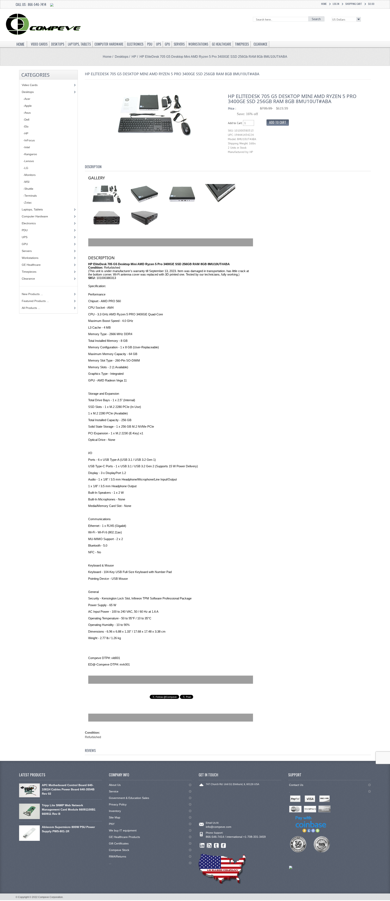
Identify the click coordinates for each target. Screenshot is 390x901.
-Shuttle (27, 188)
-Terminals (29, 195)
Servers (27, 251)
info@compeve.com (218, 826)
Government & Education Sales (129, 798)
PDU (25, 230)
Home (324, 3)
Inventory (115, 811)
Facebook (223, 845)
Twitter (216, 845)
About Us (115, 785)
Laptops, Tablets (32, 209)
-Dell (25, 119)
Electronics (29, 223)
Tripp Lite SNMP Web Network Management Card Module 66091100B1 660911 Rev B (68, 809)
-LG (25, 168)
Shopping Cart (353, 3)
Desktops (121, 56)
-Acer (26, 98)
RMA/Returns (117, 856)
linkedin (202, 845)
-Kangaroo (29, 154)
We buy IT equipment (122, 830)
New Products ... (32, 294)
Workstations (30, 257)
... (110, 863)
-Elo (25, 126)
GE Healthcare (31, 264)
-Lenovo (28, 161)
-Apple (27, 105)
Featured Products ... (35, 301)
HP (134, 56)
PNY (112, 824)
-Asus (26, 112)
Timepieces (29, 271)
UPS (24, 237)
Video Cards (30, 85)
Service (113, 791)
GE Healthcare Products (124, 837)
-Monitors (29, 174)
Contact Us (296, 785)
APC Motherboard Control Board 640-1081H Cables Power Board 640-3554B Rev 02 (68, 789)
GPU (25, 244)
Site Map (114, 817)
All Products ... (31, 307)
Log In (336, 3)
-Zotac (27, 202)
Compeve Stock (119, 850)
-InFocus (28, 140)
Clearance (28, 278)
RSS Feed (209, 845)
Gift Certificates (119, 843)
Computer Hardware (35, 216)
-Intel (26, 147)
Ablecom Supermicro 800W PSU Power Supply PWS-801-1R (68, 829)
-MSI (25, 181)
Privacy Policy (118, 804)
